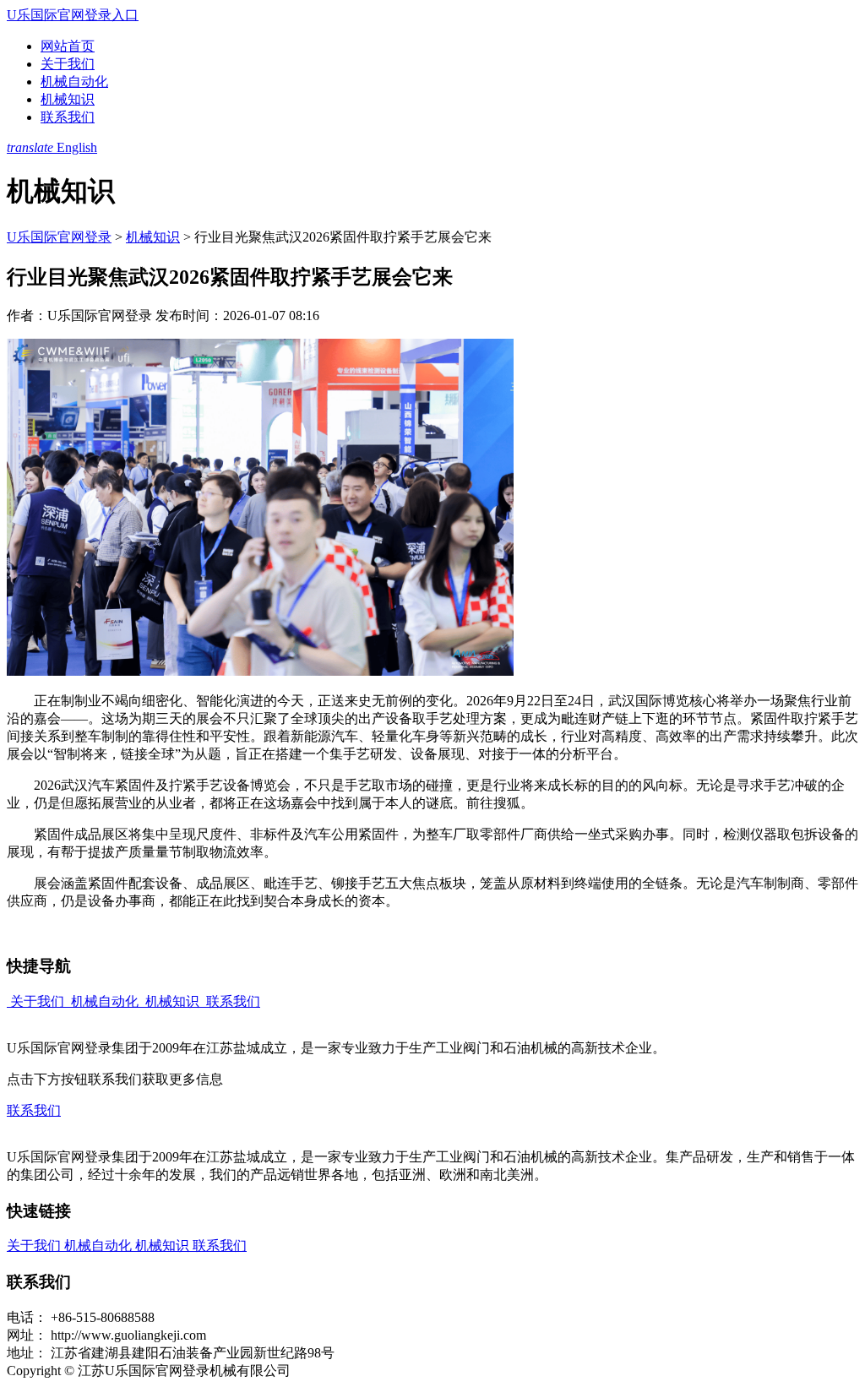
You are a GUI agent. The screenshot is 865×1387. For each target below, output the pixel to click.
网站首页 (68, 46)
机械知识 (68, 99)
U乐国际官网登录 (59, 237)
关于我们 (68, 64)
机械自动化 (74, 81)
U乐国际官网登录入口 (73, 15)
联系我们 (68, 117)
